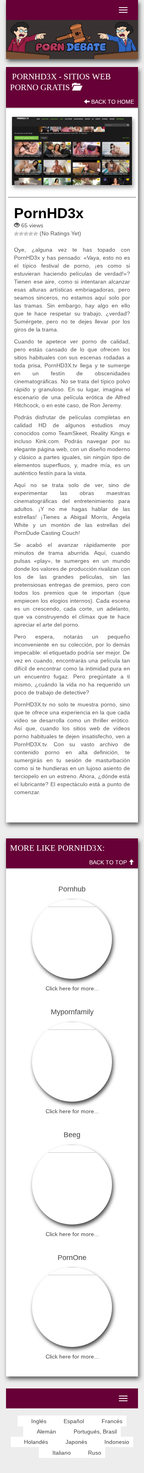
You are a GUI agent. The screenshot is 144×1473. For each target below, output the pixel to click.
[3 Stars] (26, 233)
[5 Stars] (35, 233)
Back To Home (112, 102)
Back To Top (108, 862)
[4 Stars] (30, 233)
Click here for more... (72, 988)
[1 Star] (16, 233)
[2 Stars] (21, 233)
